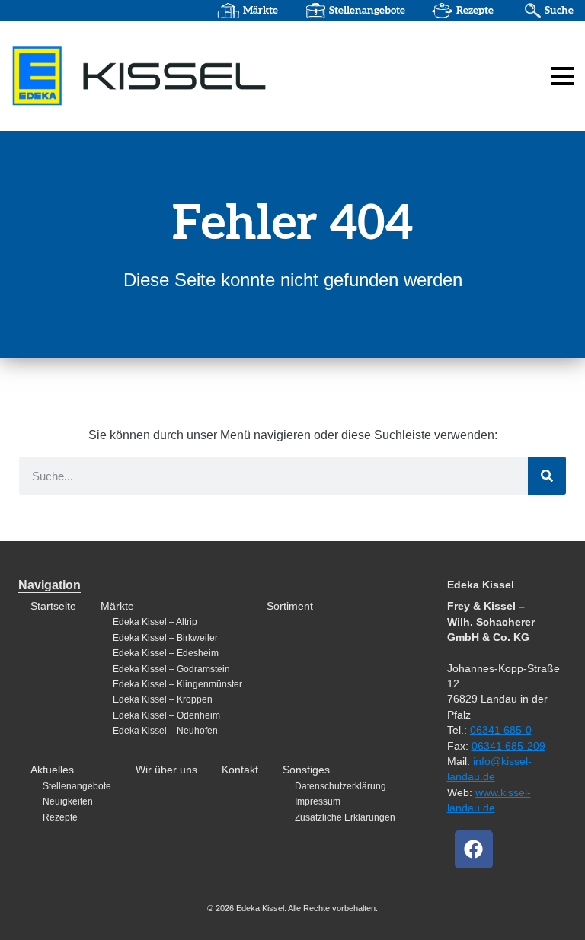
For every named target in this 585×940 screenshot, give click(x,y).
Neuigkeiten (68, 801)
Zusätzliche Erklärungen (345, 817)
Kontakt (240, 770)
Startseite (53, 606)
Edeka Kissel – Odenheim (166, 715)
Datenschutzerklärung (340, 786)
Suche (559, 10)
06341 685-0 (501, 730)
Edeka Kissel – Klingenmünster (177, 684)
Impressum (317, 801)
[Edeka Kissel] (139, 75)
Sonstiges (306, 770)
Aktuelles (52, 770)
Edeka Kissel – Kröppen (163, 699)
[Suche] (547, 476)
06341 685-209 (508, 746)
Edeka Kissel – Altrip (155, 622)
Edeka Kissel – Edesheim (166, 653)
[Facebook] (474, 849)
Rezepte (475, 10)
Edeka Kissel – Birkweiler (165, 638)
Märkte (260, 10)
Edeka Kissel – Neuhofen (165, 730)
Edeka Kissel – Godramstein (171, 669)
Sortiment (290, 606)
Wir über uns (166, 770)
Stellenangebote (367, 10)
